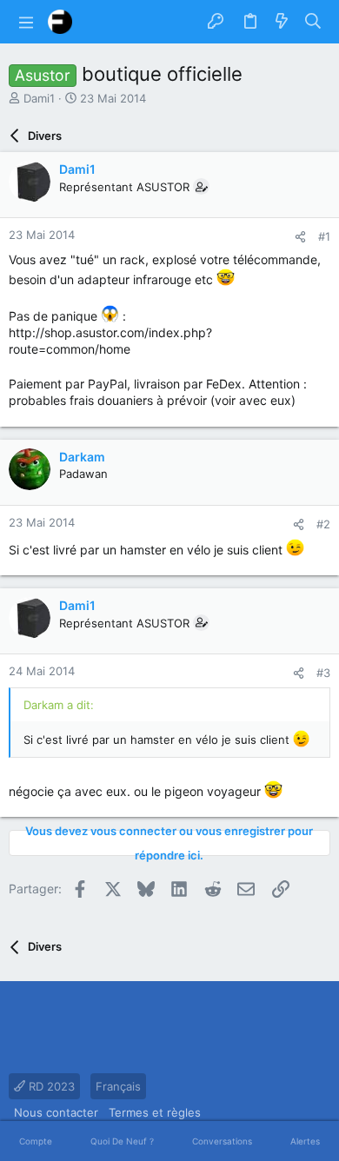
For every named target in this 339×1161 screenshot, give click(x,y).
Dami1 (39, 98)
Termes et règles (155, 1112)
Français (118, 1086)
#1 (324, 236)
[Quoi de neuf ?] (281, 22)
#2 (323, 524)
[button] (26, 21)
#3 (323, 673)
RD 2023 (50, 1086)
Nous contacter (56, 1112)
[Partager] (300, 237)
